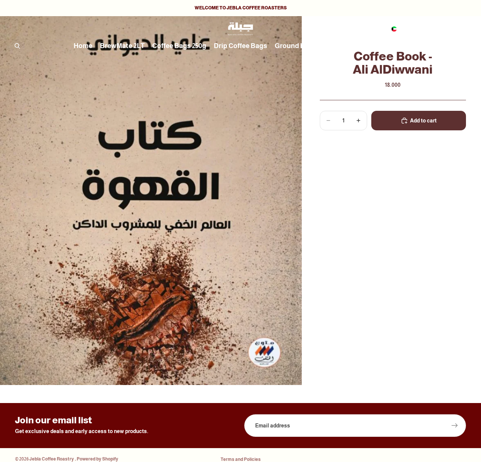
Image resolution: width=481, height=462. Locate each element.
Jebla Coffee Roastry (52, 459)
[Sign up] (455, 425)
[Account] (441, 29)
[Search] (17, 46)
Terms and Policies (241, 459)
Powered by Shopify (97, 459)
